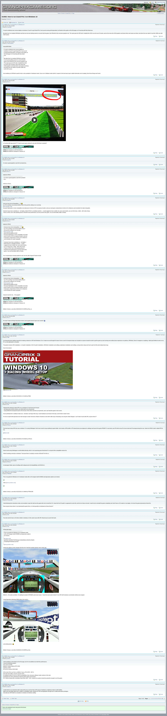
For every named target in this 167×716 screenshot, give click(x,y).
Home (59, 13)
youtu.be (9, 390)
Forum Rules (104, 714)
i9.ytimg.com (7, 538)
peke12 (8, 658)
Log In (152, 2)
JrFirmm (9, 425)
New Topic (22, 22)
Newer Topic (6, 698)
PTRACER (8, 19)
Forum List (6, 22)
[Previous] (149, 698)
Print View (81, 701)
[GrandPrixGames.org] (30, 6)
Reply (156, 36)
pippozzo (9, 159)
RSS (88, 701)
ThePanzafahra (10, 43)
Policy (108, 714)
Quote (161, 36)
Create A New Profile (161, 2)
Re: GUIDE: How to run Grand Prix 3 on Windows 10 (13, 24)
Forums (63, 13)
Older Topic (14, 698)
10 (162, 698)
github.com (6, 432)
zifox (8, 404)
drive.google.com (7, 206)
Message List (14, 22)
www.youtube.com (11, 482)
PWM (8, 337)
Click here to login (7, 708)
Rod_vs (8, 81)
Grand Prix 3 (68, 13)
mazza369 (9, 27)
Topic (73, 13)
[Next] (164, 698)
